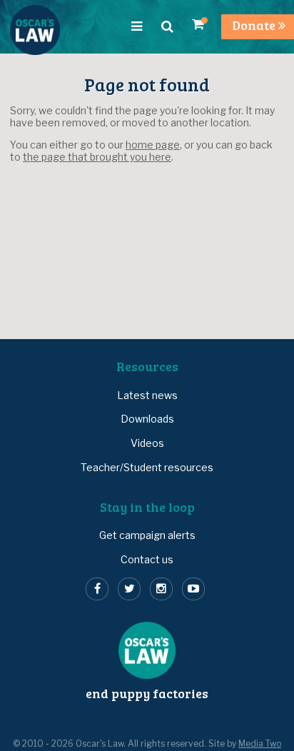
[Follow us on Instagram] (161, 589)
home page (153, 144)
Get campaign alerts (147, 535)
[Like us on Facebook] (97, 589)
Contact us (147, 559)
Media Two (259, 744)
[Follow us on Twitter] (129, 589)
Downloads (147, 419)
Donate (255, 25)
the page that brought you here (97, 157)
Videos (147, 443)
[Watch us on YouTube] (193, 589)
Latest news (147, 395)
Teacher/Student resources (147, 467)
